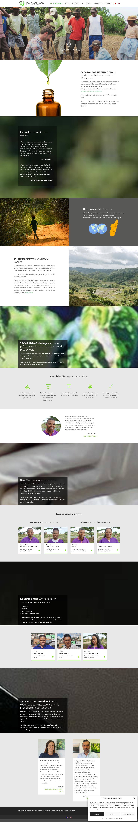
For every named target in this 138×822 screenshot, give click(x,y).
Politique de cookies (107, 818)
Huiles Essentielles (73, 3)
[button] (134, 798)
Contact (108, 3)
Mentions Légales (36, 811)
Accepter (97, 814)
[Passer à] (115, 5)
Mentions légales (118, 818)
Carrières (98, 3)
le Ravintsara (29, 292)
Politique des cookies (49, 811)
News (88, 3)
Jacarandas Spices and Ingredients (91, 91)
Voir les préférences (128, 814)
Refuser (112, 814)
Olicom (28, 811)
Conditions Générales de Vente (65, 811)
